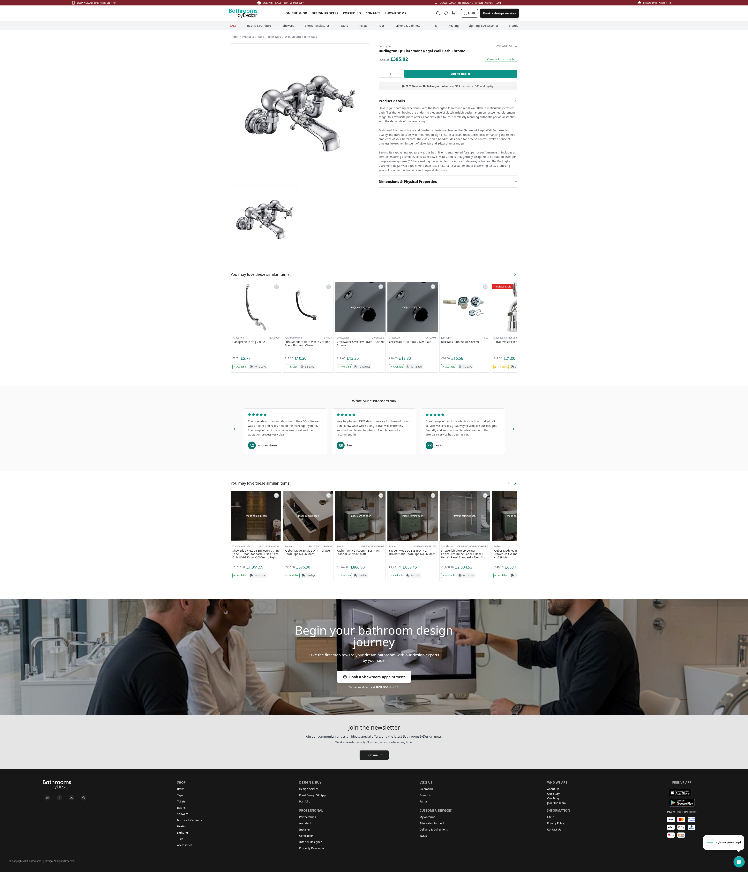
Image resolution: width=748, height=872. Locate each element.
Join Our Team (556, 803)
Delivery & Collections (434, 829)
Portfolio (304, 801)
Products (248, 37)
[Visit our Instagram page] (47, 797)
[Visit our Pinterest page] (83, 797)
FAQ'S (551, 817)
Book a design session (499, 13)
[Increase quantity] (398, 73)
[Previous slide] (234, 428)
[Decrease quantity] (382, 73)
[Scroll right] (515, 274)
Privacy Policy (556, 823)
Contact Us (554, 829)
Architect (305, 823)
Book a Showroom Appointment (377, 676)
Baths (180, 789)
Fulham (424, 801)
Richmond (426, 789)
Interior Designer (310, 842)
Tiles (180, 839)
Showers (182, 814)
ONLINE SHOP (296, 13)
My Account (427, 817)
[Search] (438, 13)
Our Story (553, 793)
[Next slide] (513, 428)
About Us (553, 789)
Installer (304, 829)
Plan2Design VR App (312, 795)
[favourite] (447, 13)
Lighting (182, 832)
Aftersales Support (432, 823)
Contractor (306, 836)
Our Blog (553, 798)
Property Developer (311, 848)
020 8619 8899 (387, 687)
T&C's (423, 836)
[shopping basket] (454, 13)
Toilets (181, 801)
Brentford (426, 795)
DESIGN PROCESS (325, 13)
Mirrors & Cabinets (189, 820)
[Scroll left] (508, 274)
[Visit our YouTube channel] (71, 797)
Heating (182, 826)
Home (234, 37)
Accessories (184, 845)
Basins (181, 807)
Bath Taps (274, 37)
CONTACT (373, 13)
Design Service (308, 789)
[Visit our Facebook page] (59, 797)
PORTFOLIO (352, 13)
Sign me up (374, 755)
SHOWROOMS (395, 13)
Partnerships (307, 817)
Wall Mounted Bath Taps (301, 37)
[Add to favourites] (516, 46)
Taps (261, 37)
